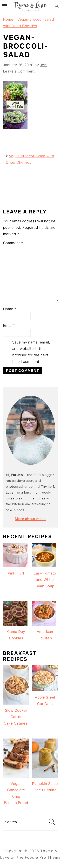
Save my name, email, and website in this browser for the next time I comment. (31, 352)
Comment (13, 243)
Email (9, 325)
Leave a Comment (19, 71)
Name (9, 309)
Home (8, 19)
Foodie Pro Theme (43, 857)
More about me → (30, 519)
